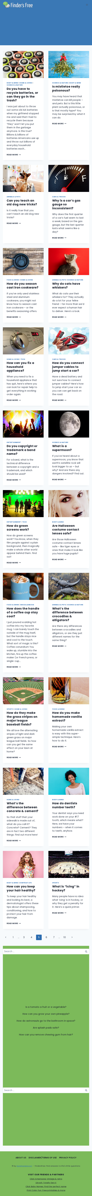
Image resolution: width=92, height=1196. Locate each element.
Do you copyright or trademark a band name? (22, 450)
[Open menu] (87, 5)
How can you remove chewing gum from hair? (46, 1034)
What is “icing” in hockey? (65, 888)
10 (64, 937)
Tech (23, 359)
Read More (14, 154)
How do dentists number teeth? (64, 805)
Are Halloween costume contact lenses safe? (65, 529)
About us (21, 1157)
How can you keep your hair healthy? (21, 888)
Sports (10, 709)
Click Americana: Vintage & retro (46, 1179)
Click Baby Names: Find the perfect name (46, 1186)
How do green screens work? (18, 528)
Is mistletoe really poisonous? (66, 88)
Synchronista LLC (24, 1166)
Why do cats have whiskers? (66, 285)
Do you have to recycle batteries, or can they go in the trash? (22, 94)
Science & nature (15, 85)
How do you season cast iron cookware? (22, 285)
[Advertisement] (46, 27)
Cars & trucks (59, 197)
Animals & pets (13, 197)
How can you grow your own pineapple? (46, 1014)
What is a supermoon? (62, 448)
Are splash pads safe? (46, 1027)
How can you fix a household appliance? (20, 367)
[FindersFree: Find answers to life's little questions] (18, 5)
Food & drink (13, 280)
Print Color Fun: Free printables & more (46, 1190)
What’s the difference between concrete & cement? (22, 807)
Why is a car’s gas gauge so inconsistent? (66, 204)
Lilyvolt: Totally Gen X (46, 1182)
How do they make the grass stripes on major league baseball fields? (22, 718)
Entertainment (14, 442)
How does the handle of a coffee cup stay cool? (23, 612)
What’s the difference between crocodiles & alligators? (67, 614)
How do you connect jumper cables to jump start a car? (68, 367)
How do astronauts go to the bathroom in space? (46, 1020)
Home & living (26, 83)
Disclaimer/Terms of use (43, 1157)
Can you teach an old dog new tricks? (22, 202)
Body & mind (12, 83)
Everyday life (26, 883)
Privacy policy (67, 1157)
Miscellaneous (27, 605)
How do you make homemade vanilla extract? (67, 716)
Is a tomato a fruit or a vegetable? (46, 1007)
